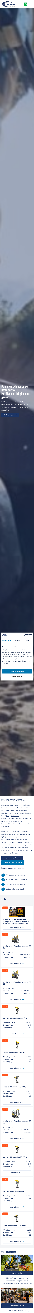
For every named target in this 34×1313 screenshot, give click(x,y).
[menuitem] (30, 4)
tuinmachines (6, 826)
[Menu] (30, 4)
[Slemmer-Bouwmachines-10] (17, 1295)
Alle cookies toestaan (17, 671)
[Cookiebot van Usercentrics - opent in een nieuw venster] (24, 635)
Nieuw (17, 404)
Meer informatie (15, 927)
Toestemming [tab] (6, 640)
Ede (7, 816)
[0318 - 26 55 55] (24, 4)
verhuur (4, 407)
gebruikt (23, 404)
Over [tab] (28, 640)
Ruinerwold (15, 816)
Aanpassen (16, 676)
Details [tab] (17, 640)
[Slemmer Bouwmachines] (13, 4)
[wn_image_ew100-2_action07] (17, 1263)
